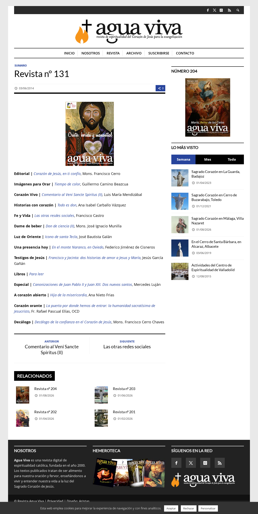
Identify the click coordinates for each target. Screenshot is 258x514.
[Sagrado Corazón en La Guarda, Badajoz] (179, 177)
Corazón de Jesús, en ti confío (57, 173)
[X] (214, 10)
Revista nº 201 (124, 412)
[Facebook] (208, 10)
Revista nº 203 (124, 388)
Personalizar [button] (208, 508)
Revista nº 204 (45, 388)
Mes (207, 159)
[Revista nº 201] (101, 418)
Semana (183, 159)
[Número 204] (207, 107)
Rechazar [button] (188, 508)
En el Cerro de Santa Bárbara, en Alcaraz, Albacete (216, 244)
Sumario (21, 65)
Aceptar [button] (171, 508)
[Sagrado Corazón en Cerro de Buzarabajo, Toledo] (179, 201)
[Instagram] (221, 10)
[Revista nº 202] (22, 418)
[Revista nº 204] (22, 395)
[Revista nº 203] (101, 395)
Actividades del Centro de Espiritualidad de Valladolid (213, 267)
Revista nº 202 (45, 412)
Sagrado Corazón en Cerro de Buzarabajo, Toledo (214, 197)
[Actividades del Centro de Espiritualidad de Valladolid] (179, 271)
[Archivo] (129, 473)
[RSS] (229, 10)
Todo (232, 159)
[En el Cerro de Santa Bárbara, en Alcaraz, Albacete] (179, 248)
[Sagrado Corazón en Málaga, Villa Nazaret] (179, 224)
